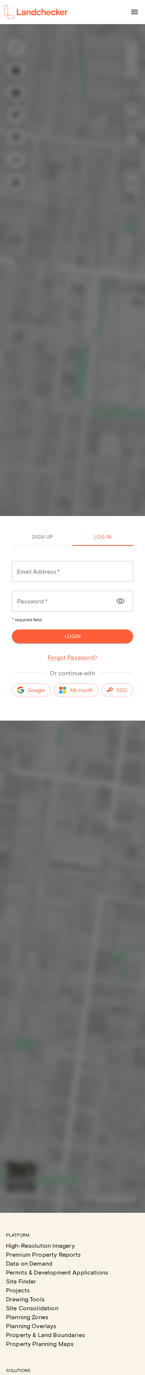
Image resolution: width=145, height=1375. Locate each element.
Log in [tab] (103, 536)
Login (73, 636)
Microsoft (81, 690)
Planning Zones (27, 1316)
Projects (18, 1290)
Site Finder (21, 1281)
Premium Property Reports (43, 1254)
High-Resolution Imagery (40, 1245)
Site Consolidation (32, 1307)
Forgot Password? (72, 657)
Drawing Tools (25, 1298)
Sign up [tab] (42, 536)
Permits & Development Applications (57, 1272)
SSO (121, 690)
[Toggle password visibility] (120, 601)
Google (36, 690)
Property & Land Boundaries (45, 1334)
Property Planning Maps (40, 1343)
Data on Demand (29, 1263)
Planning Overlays (31, 1325)
